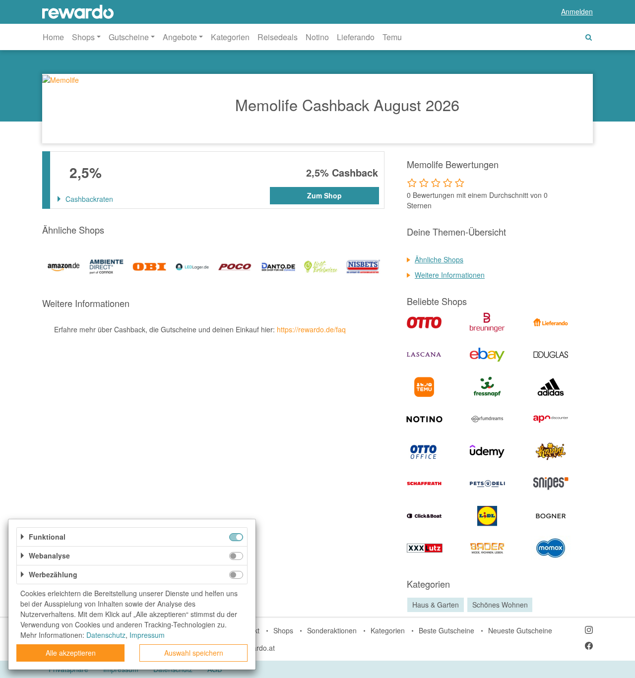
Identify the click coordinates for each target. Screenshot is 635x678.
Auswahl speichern (193, 653)
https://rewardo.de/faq (311, 329)
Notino (317, 37)
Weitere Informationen (450, 275)
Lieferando (356, 37)
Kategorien (230, 37)
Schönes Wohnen (500, 605)
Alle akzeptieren (71, 653)
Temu (392, 37)
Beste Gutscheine (446, 630)
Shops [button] (83, 37)
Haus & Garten (435, 605)
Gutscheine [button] (129, 37)
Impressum (147, 635)
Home (53, 37)
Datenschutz (106, 635)
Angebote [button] (180, 37)
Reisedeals (277, 37)
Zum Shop (324, 195)
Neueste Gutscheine (520, 630)
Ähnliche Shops (439, 259)
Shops (283, 630)
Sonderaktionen (332, 630)
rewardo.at (258, 648)
